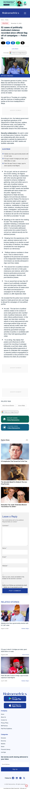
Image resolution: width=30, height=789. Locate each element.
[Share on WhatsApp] (18, 43)
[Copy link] (23, 43)
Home (2, 19)
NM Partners (4, 725)
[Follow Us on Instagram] (20, 778)
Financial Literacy (5, 749)
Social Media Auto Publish (9, 788)
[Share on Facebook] (8, 43)
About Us (3, 717)
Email (4, 557)
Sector (2, 746)
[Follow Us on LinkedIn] (17, 778)
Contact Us (4, 720)
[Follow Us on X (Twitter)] (24, 778)
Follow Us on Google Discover (19, 52)
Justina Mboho (15, 48)
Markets (3, 743)
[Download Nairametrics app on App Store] (15, 705)
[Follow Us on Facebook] (13, 778)
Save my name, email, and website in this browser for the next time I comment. (13, 577)
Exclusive (3, 738)
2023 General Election (8, 405)
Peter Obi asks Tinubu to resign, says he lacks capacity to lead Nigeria (14, 676)
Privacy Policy (4, 723)
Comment (5, 525)
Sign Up (15, 769)
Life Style (3, 752)
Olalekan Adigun (25, 628)
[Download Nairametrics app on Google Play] (15, 698)
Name (4, 548)
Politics (6, 19)
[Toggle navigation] (25, 13)
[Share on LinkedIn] (13, 43)
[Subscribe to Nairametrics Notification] (26, 785)
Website (5, 566)
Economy (3, 741)
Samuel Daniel (25, 654)
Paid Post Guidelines (6, 728)
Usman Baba (21, 405)
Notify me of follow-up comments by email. (14, 585)
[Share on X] (3, 43)
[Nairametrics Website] (10, 13)
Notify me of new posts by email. (13, 587)
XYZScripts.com (23, 788)
